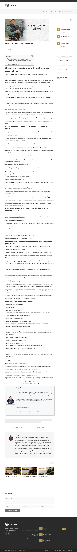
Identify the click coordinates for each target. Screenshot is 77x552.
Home (43, 11)
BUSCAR (71, 20)
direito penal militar (44, 419)
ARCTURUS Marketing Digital (18, 550)
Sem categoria (27, 544)
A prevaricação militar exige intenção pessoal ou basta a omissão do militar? (20, 61)
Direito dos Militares (63, 60)
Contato (70, 550)
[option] (13, 473)
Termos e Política (57, 550)
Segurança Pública (63, 69)
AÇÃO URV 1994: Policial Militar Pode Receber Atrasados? (66, 29)
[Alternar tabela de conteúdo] (31, 56)
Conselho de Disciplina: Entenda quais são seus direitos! (11, 478)
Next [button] (53, 463)
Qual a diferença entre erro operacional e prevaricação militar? (18, 59)
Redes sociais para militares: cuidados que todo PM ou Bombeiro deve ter (21, 375)
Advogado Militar (9, 419)
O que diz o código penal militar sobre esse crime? (15, 58)
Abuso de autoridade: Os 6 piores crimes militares (16, 363)
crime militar (27, 419)
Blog (47, 11)
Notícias (60, 66)
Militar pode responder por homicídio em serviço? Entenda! (66, 43)
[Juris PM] (10, 5)
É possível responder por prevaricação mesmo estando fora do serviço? (19, 60)
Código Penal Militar (19, 419)
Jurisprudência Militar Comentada (67, 63)
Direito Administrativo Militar (65, 57)
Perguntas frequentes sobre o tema (13, 64)
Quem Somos (48, 550)
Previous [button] (51, 463)
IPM (50, 419)
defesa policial (35, 419)
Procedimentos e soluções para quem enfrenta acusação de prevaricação (20, 63)
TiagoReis (9, 49)
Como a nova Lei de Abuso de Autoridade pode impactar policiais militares (21, 369)
